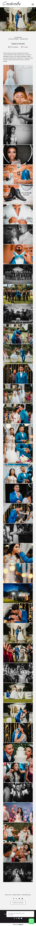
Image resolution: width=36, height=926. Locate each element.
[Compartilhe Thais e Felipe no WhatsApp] (16, 898)
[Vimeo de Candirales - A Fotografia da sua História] (18, 918)
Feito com (18, 924)
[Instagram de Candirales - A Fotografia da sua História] (16, 918)
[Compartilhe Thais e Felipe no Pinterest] (22, 898)
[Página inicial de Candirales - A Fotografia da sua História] (11, 3)
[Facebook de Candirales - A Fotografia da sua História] (14, 918)
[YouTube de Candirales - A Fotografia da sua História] (21, 918)
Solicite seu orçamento (18, 902)
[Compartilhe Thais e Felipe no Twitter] (19, 898)
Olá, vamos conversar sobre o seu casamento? (16, 913)
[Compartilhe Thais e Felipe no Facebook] (13, 898)
